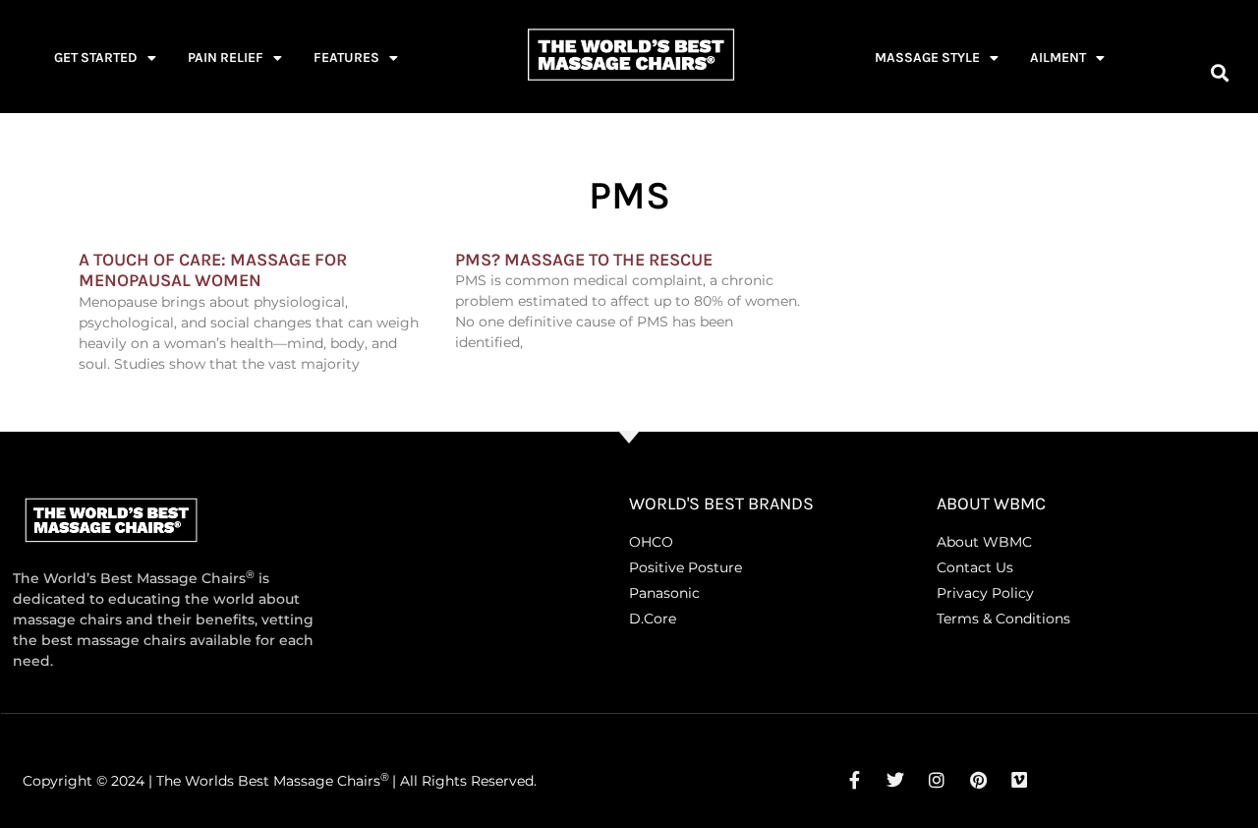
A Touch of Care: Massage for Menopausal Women (213, 270)
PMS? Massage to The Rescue (584, 259)
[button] (1219, 72)
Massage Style (927, 57)
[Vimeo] (1019, 780)
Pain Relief (225, 57)
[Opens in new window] (854, 780)
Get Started (96, 57)
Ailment (1058, 57)
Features (346, 57)
